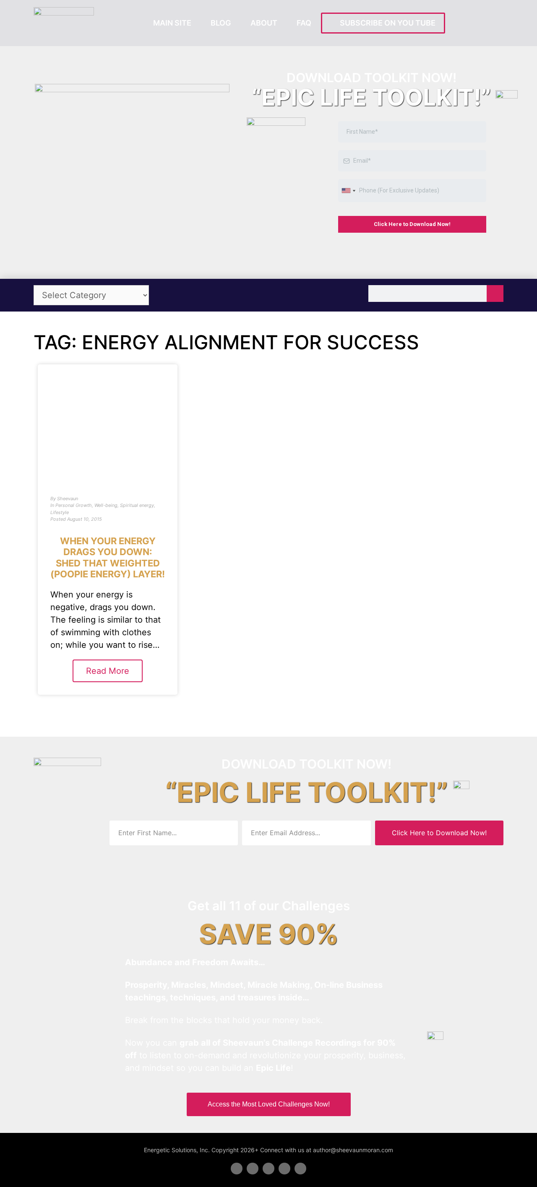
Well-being (105, 505)
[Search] (495, 293)
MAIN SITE (172, 22)
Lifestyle (59, 512)
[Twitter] (252, 1168)
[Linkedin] (268, 1168)
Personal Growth (73, 505)
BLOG (221, 22)
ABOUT (263, 22)
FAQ (304, 22)
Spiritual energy (137, 505)
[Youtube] (284, 1168)
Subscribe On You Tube (385, 22)
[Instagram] (300, 1168)
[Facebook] (236, 1168)
